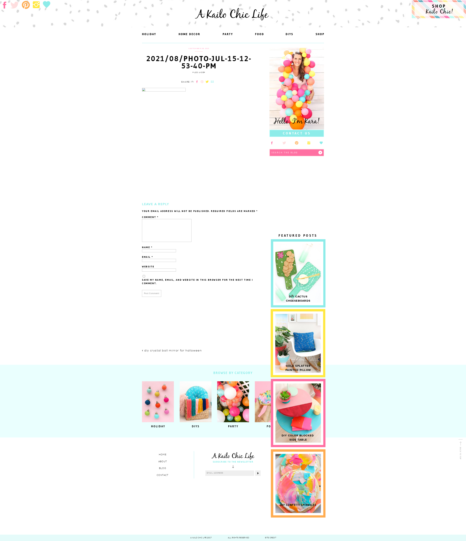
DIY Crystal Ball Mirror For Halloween (173, 350)
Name (147, 247)
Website (148, 266)
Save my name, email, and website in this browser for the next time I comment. (197, 281)
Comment (150, 217)
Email (147, 256)
